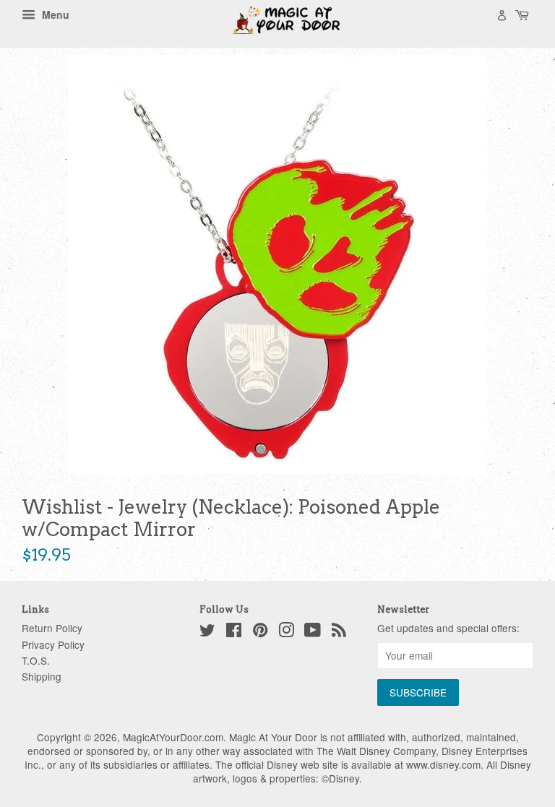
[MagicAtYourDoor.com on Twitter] (207, 632)
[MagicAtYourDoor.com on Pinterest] (260, 632)
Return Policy (52, 628)
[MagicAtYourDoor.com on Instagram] (286, 632)
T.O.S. (36, 660)
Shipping (41, 676)
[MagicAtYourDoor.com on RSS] (339, 632)
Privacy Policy (53, 644)
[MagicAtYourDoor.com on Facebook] (233, 632)
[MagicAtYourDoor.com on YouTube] (312, 632)
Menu (54, 14)
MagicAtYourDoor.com (173, 737)
